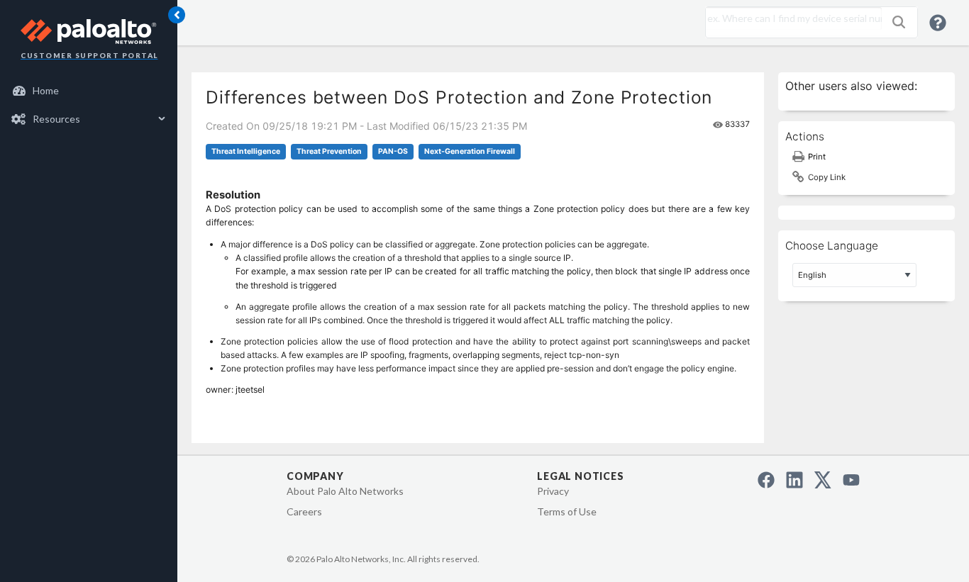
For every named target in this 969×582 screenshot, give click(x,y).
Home (46, 90)
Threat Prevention (329, 151)
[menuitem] (89, 91)
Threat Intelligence (245, 151)
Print (817, 157)
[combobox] (790, 18)
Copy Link (827, 177)
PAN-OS (393, 151)
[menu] (88, 105)
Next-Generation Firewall (469, 151)
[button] (899, 22)
